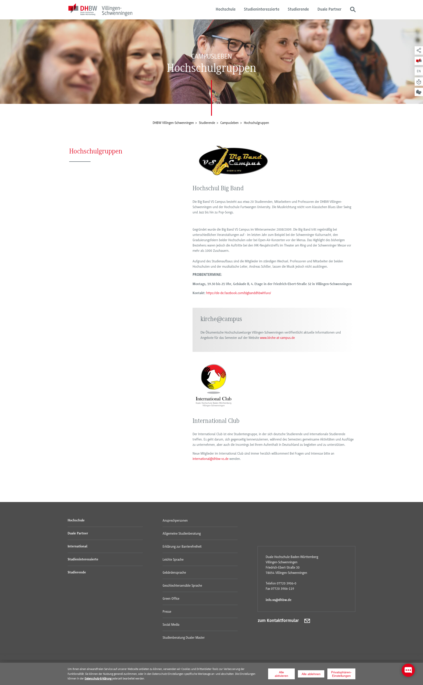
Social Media (171, 625)
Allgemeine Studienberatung (182, 534)
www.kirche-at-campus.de (277, 338)
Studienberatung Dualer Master (184, 638)
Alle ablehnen (311, 674)
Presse (167, 612)
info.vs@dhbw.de (278, 600)
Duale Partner (329, 9)
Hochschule (226, 9)
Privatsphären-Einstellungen (341, 674)
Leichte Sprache (173, 560)
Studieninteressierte (261, 9)
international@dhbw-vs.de (210, 459)
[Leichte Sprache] (419, 81)
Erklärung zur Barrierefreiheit (182, 547)
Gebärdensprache (174, 573)
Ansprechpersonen (175, 521)
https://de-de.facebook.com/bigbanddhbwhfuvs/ (238, 293)
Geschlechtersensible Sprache (182, 586)
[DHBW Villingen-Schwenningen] (100, 10)
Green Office (171, 599)
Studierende (298, 9)
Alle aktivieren (281, 674)
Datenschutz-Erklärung (98, 678)
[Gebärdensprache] (419, 92)
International (77, 546)
